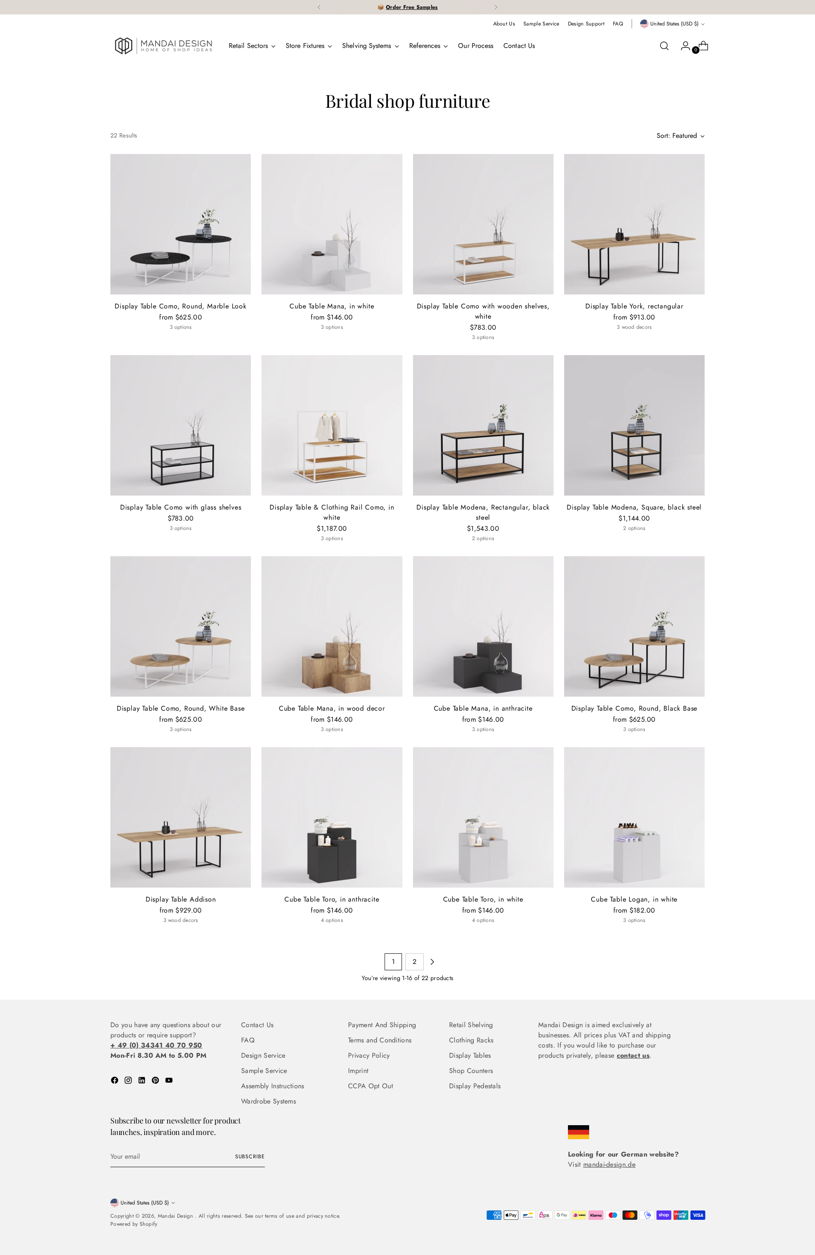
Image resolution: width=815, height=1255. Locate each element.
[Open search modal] (664, 45)
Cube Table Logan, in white (634, 899)
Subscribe (250, 1156)
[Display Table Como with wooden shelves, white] (483, 224)
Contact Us (257, 1025)
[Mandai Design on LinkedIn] (143, 1081)
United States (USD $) (674, 24)
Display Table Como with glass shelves (181, 507)
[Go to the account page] (682, 45)
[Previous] (319, 7)
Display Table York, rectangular (634, 306)
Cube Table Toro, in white (483, 899)
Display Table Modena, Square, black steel (634, 507)
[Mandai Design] (163, 45)
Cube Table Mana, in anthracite (483, 708)
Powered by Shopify (133, 1224)
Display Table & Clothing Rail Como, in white (332, 512)
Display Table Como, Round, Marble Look (180, 306)
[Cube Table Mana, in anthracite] (483, 626)
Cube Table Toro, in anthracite (331, 899)
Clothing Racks (471, 1040)
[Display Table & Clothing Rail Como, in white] (331, 425)
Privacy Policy (369, 1055)
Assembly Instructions (272, 1086)
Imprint (358, 1071)
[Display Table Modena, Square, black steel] (634, 425)
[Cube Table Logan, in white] (634, 817)
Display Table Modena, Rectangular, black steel (483, 512)
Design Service (263, 1055)
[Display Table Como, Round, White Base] (180, 626)
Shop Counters (471, 1071)
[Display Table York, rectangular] (634, 224)
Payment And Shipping (382, 1025)
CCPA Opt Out (370, 1086)
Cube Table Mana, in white (331, 306)
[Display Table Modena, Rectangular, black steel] (483, 425)
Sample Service (264, 1071)
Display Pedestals (474, 1086)
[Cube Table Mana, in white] (331, 224)
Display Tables (470, 1055)
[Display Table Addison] (180, 817)
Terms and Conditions (379, 1040)
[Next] (495, 7)
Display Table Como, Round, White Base (181, 708)
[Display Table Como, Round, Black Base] (634, 626)
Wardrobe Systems (268, 1101)
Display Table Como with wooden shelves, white (483, 311)
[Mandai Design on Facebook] (115, 1081)
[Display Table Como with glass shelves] (180, 425)
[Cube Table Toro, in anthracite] (331, 817)
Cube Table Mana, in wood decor (332, 708)
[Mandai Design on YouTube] (170, 1081)
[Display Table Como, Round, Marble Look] (180, 224)
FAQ (248, 1040)
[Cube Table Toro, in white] (483, 817)
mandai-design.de (609, 1164)
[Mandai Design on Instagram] (129, 1081)
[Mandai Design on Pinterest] (156, 1081)
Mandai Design (176, 1216)
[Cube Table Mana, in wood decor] (331, 626)
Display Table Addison (181, 899)
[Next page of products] (432, 961)
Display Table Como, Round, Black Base (634, 708)
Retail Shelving (471, 1025)
